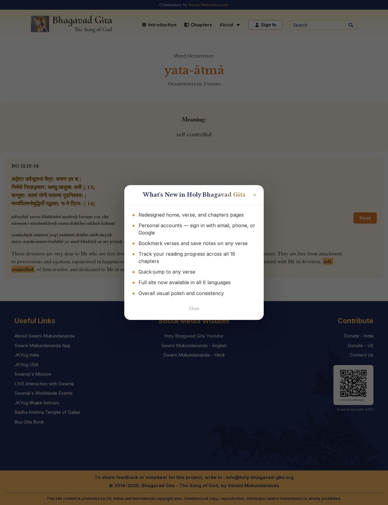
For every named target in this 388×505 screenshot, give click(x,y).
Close (194, 308)
